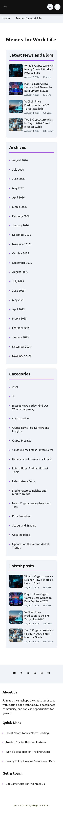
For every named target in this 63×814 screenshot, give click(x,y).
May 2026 (18, 188)
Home (6, 18)
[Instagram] (35, 673)
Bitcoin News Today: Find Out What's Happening (30, 407)
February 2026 (21, 216)
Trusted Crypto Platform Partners (26, 742)
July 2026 (18, 169)
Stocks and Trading (24, 525)
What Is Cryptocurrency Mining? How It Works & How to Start (38, 69)
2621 (15, 386)
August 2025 (20, 271)
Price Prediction (21, 516)
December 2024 (21, 346)
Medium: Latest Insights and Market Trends (29, 492)
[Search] (50, 7)
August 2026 (20, 160)
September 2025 (22, 262)
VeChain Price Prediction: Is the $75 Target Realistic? (37, 105)
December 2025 (21, 234)
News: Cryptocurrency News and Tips (31, 505)
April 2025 (18, 309)
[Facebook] (21, 673)
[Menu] (57, 7)
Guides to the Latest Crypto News (32, 449)
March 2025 (19, 318)
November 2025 (21, 244)
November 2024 (21, 355)
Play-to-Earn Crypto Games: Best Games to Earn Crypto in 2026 (38, 87)
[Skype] (49, 673)
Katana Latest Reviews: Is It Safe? (32, 459)
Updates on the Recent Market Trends (30, 546)
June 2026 (18, 178)
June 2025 (18, 290)
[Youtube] (14, 673)
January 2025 (20, 337)
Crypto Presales (21, 440)
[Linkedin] (42, 673)
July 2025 (18, 281)
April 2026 (18, 197)
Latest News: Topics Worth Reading (27, 733)
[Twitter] (28, 673)
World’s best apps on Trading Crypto (28, 751)
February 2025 (21, 327)
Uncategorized (21, 534)
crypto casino (20, 418)
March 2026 (19, 206)
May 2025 (18, 299)
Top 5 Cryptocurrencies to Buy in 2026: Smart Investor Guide (38, 123)
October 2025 (20, 253)
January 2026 (20, 225)
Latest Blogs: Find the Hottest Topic (30, 470)
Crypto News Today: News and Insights (30, 429)
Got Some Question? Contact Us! (26, 783)
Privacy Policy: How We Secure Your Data (30, 761)
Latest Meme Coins (23, 481)
